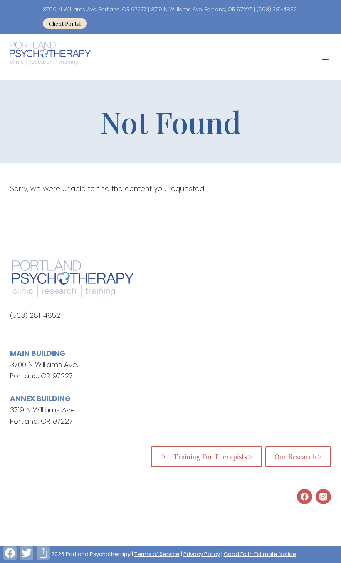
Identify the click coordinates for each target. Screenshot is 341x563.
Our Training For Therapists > (206, 456)
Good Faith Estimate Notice (260, 554)
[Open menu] (325, 56)
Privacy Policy (201, 554)
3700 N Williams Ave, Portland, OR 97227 (94, 9)
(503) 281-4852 (277, 9)
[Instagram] (323, 496)
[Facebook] (304, 496)
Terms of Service (157, 554)
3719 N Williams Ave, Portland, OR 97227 (201, 9)
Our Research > (298, 456)
